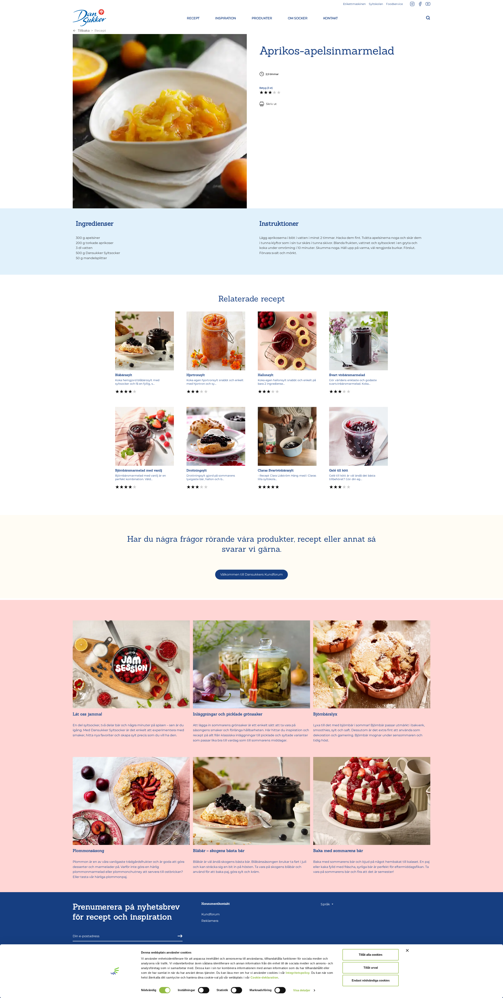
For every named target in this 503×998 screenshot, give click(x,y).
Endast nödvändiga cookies (371, 980)
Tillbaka (84, 30)
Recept (100, 30)
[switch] (203, 990)
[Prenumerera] (179, 936)
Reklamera (209, 921)
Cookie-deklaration (264, 977)
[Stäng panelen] (407, 950)
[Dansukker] (89, 17)
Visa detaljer (301, 990)
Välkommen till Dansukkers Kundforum (251, 574)
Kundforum (210, 914)
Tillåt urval (370, 967)
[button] (193, 17)
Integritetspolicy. (298, 972)
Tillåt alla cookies (370, 954)
